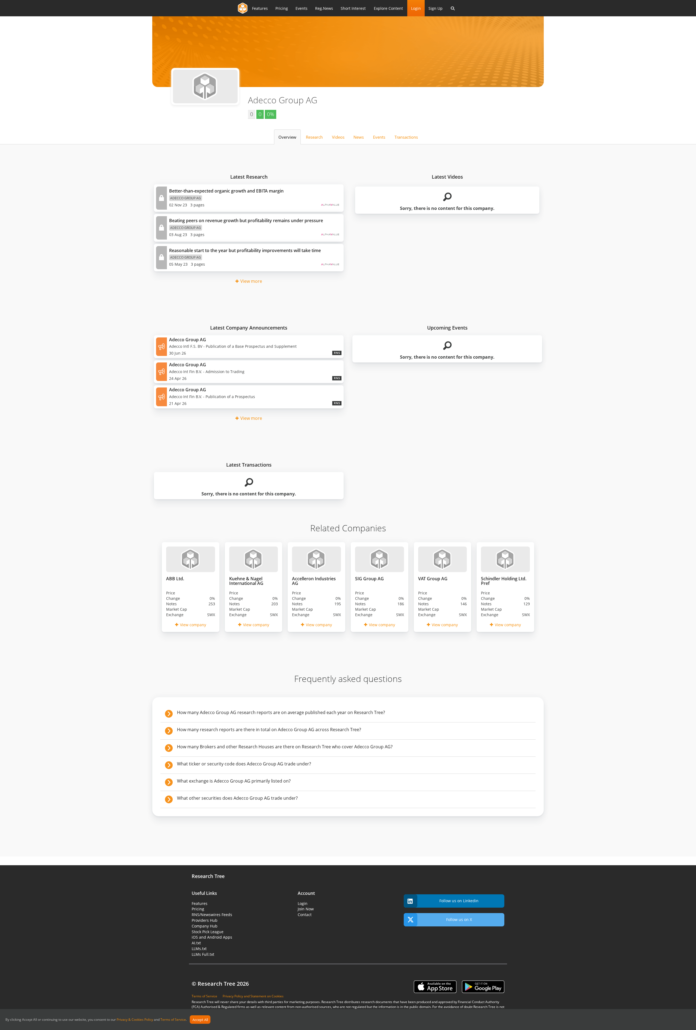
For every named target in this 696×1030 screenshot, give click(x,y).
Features (260, 8)
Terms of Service (173, 1019)
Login (416, 8)
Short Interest (353, 8)
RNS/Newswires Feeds (212, 914)
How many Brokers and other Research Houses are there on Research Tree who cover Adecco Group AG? (285, 747)
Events (301, 8)
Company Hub (204, 926)
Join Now (306, 908)
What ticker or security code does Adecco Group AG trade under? (244, 764)
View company (193, 624)
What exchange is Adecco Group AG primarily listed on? (234, 781)
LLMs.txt (199, 948)
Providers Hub (204, 920)
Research (314, 137)
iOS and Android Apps (212, 937)
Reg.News (324, 8)
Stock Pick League (207, 931)
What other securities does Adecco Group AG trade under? (237, 798)
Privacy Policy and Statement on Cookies (253, 996)
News (358, 137)
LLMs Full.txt (203, 954)
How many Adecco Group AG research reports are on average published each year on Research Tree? (281, 712)
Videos (338, 137)
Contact (305, 914)
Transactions (406, 137)
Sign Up (435, 8)
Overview (287, 137)
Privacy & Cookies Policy (135, 1019)
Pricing (281, 8)
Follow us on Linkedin (458, 900)
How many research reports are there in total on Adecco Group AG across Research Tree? (269, 730)
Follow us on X (459, 919)
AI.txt (196, 942)
